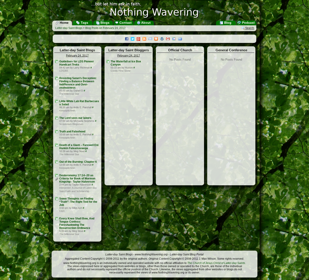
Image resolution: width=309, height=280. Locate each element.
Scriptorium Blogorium (71, 124)
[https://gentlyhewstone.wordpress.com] (108, 61)
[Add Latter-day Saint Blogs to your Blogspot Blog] (157, 39)
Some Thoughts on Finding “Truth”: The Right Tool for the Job (78, 202)
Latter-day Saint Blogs (68, 28)
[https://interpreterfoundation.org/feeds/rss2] (56, 175)
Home (64, 22)
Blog (227, 22)
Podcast (248, 22)
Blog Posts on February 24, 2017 (105, 28)
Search (249, 28)
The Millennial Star (69, 93)
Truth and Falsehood (72, 131)
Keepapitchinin (67, 110)
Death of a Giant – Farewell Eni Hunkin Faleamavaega (78, 147)
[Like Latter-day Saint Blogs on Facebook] (128, 39)
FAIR (62, 211)
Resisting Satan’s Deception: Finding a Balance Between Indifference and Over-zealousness (78, 83)
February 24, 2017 (77, 55)
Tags (84, 22)
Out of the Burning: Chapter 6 (78, 161)
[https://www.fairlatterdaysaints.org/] (56, 198)
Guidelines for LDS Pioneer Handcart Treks (76, 63)
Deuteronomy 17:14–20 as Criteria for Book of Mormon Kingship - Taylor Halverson (77, 178)
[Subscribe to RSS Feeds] (145, 39)
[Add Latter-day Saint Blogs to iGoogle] (175, 39)
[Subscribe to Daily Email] (151, 39)
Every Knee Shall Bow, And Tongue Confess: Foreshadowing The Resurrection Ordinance (76, 223)
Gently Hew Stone (121, 70)
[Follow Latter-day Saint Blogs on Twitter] (134, 39)
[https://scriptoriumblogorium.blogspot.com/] (56, 118)
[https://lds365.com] (56, 61)
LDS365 (63, 70)
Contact (125, 22)
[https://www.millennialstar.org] (56, 78)
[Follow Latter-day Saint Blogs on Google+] (140, 39)
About (145, 22)
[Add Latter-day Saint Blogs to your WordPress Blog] (163, 39)
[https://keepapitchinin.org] (56, 101)
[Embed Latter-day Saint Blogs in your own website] (181, 39)
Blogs (104, 22)
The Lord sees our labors (75, 118)
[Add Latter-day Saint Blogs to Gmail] (169, 39)
